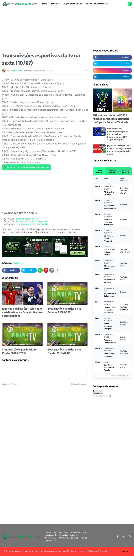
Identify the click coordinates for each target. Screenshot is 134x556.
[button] (130, 4)
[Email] (51, 270)
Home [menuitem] (44, 4)
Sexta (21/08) (99, 171)
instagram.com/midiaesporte (32, 224)
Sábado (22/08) (112, 171)
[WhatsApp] (40, 270)
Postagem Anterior (11, 384)
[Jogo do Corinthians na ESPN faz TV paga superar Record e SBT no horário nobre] (99, 148)
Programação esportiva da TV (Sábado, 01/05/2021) (64, 310)
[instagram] (129, 536)
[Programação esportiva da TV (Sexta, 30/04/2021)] (22, 334)
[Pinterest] (45, 270)
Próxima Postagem (78, 384)
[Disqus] (45, 418)
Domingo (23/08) (125, 171)
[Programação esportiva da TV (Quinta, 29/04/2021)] (67, 334)
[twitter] (123, 536)
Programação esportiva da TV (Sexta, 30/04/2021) (19, 351)
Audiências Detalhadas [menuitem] (97, 4)
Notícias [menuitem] (54, 4)
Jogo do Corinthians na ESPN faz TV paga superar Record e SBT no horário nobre (119, 150)
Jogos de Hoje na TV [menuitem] (73, 4)
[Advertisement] (45, 31)
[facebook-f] (117, 536)
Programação (19, 263)
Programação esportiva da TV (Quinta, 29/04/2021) (64, 351)
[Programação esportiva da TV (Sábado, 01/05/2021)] (67, 293)
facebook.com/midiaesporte (32, 221)
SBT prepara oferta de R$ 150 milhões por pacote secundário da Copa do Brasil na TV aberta (111, 119)
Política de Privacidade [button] (98, 551)
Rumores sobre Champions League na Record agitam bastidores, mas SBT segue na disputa (117, 134)
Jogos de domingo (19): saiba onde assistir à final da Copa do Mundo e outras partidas (22, 312)
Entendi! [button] (125, 551)
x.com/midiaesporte (27, 218)
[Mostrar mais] (57, 270)
